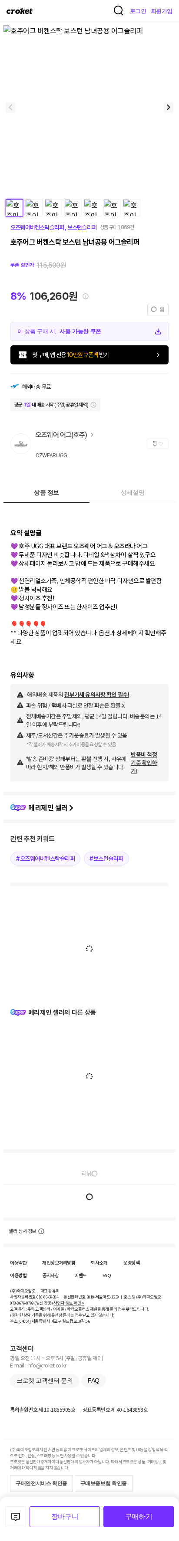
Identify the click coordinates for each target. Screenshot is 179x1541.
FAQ (107, 1275)
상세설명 (132, 492)
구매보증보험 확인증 (103, 1483)
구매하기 (138, 1516)
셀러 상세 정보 (22, 1231)
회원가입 (161, 11)
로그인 (138, 11)
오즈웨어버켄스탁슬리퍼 (37, 227)
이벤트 (80, 1275)
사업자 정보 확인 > (68, 1303)
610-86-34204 (47, 1297)
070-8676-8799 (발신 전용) (31, 1303)
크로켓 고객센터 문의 (45, 1380)
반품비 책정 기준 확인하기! (144, 762)
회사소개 (99, 1262)
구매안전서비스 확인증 (41, 1483)
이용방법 (18, 1275)
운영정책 (131, 1262)
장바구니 (64, 1516)
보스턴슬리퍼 (80, 227)
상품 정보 (46, 492)
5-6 (87, 1321)
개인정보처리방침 (58, 1262)
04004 (25, 1321)
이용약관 (18, 1262)
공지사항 (50, 1275)
